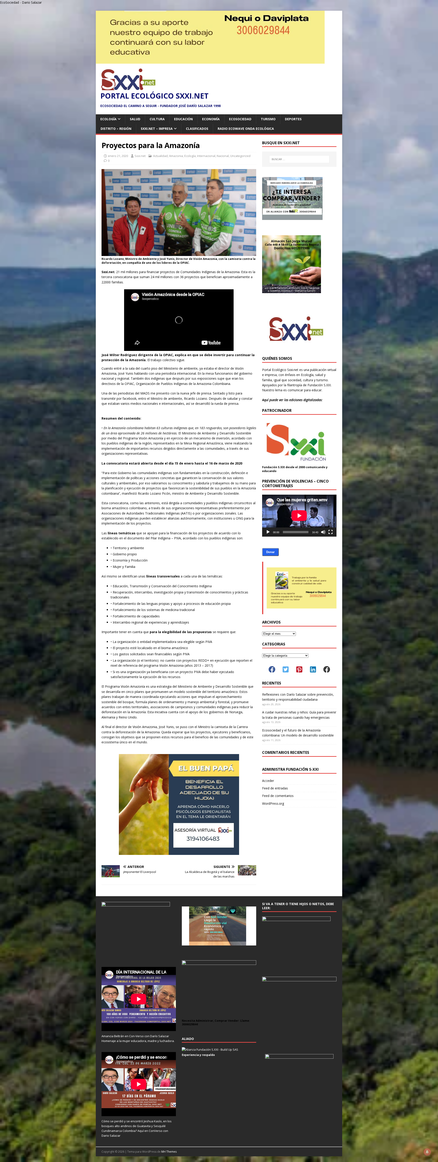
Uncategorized (240, 156)
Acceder (268, 780)
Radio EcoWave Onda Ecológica (246, 128)
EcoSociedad (240, 119)
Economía (211, 119)
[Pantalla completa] (330, 532)
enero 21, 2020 (118, 156)
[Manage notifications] (427, 1152)
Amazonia (176, 156)
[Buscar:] (299, 159)
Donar (270, 552)
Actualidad (160, 156)
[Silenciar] (323, 532)
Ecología (108, 119)
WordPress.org (273, 803)
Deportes (293, 119)
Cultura (157, 119)
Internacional (206, 156)
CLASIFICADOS (197, 128)
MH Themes (169, 1152)
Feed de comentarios (278, 796)
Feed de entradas (275, 788)
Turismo (268, 119)
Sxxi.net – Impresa (157, 128)
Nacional (223, 156)
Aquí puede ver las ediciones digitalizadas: (292, 400)
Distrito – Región (116, 128)
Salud (135, 119)
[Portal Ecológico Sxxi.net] (210, 61)
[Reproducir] (268, 532)
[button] (272, 669)
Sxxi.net (140, 156)
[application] (299, 515)
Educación (183, 119)
